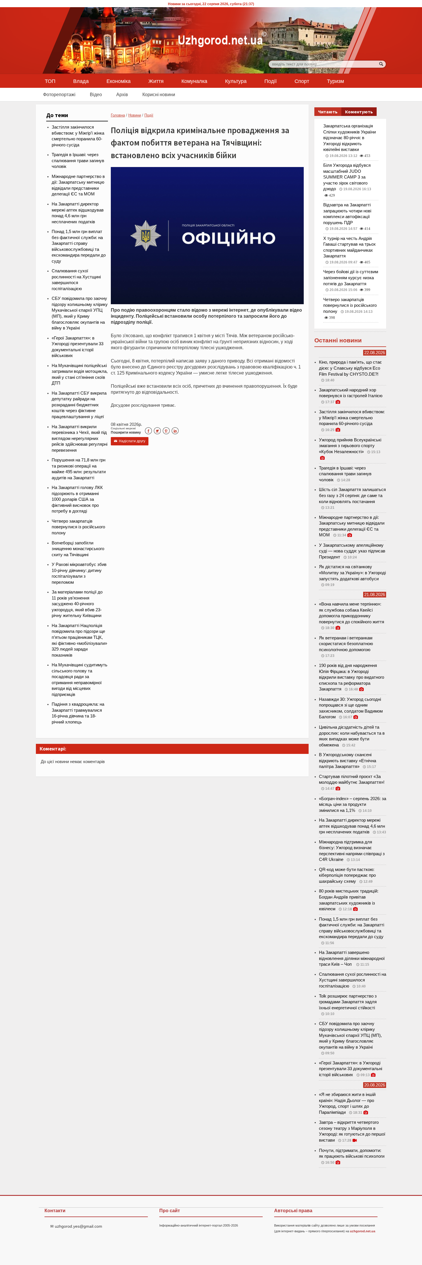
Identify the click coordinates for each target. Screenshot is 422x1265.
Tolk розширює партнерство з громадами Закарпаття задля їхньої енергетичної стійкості (348, 1002)
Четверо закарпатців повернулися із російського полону (78, 527)
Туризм (335, 81)
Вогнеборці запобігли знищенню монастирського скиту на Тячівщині (78, 549)
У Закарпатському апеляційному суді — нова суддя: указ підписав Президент (352, 551)
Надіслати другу (129, 441)
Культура (236, 81)
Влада (81, 81)
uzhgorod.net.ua (362, 1231)
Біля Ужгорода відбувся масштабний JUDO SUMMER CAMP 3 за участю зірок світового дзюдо (347, 177)
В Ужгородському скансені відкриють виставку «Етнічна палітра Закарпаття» (347, 760)
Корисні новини (158, 94)
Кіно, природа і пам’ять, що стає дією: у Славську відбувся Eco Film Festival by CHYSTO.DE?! (350, 368)
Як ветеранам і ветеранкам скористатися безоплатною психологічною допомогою (346, 644)
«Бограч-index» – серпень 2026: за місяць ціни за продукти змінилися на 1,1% (352, 804)
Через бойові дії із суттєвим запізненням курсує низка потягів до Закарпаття (350, 277)
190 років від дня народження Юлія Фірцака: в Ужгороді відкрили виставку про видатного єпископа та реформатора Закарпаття (351, 677)
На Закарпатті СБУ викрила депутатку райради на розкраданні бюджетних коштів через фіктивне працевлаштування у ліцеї (79, 405)
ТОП (50, 81)
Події (270, 81)
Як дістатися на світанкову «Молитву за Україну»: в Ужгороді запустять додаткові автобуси (352, 572)
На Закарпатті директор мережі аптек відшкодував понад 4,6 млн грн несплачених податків (352, 826)
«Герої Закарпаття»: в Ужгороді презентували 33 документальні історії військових (350, 1069)
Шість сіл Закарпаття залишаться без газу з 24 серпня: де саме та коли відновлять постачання (352, 495)
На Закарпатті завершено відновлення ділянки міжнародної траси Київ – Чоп (352, 958)
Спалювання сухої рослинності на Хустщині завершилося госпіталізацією (352, 980)
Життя (156, 81)
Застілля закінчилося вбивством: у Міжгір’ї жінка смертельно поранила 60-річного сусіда (352, 418)
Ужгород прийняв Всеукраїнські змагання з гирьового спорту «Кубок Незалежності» (350, 446)
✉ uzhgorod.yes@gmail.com (76, 1226)
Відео (96, 94)
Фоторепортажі (59, 94)
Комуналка (194, 81)
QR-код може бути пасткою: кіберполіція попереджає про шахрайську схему (347, 875)
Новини (134, 115)
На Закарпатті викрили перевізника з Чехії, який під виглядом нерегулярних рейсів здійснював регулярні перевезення (79, 438)
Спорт (302, 81)
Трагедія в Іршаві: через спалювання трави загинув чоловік (78, 160)
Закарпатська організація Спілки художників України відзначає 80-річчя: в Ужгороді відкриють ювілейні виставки (349, 138)
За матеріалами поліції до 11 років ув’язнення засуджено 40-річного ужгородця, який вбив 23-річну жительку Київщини (77, 604)
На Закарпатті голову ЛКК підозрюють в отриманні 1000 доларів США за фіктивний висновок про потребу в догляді (77, 499)
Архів (122, 94)
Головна (118, 115)
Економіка (119, 81)
